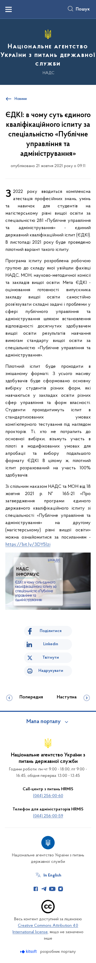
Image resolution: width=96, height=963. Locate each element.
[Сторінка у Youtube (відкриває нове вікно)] (52, 889)
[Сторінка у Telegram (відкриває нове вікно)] (44, 889)
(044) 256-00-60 (48, 796)
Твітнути (50, 657)
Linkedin (50, 644)
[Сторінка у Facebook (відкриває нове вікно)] (36, 889)
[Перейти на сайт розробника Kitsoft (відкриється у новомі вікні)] (29, 952)
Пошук (83, 9)
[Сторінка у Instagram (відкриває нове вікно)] (60, 889)
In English (52, 875)
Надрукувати (50, 671)
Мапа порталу (43, 722)
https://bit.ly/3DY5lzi (27, 544)
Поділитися (51, 631)
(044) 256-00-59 (48, 816)
